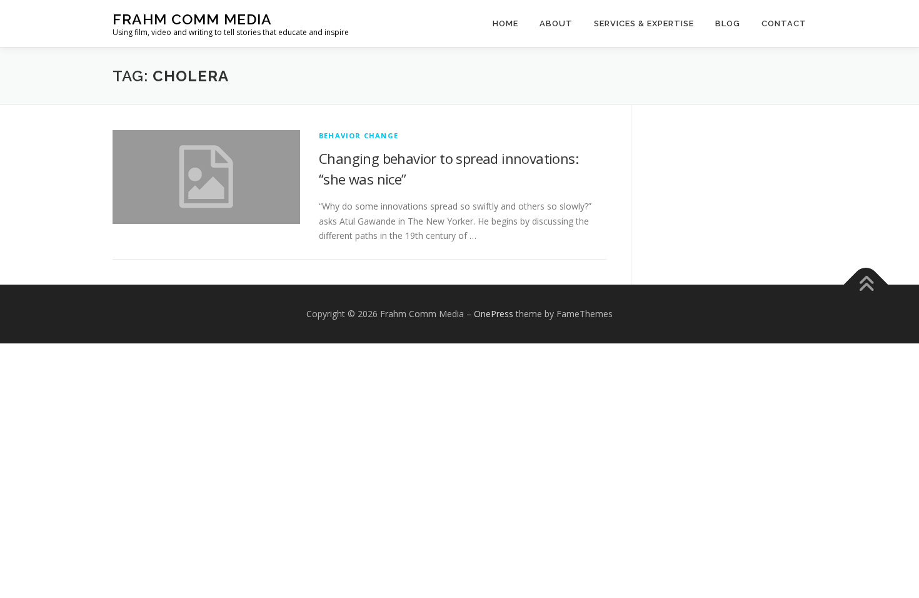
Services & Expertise (644, 23)
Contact (783, 23)
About (556, 23)
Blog (727, 23)
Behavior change (358, 135)
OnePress (493, 314)
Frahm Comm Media (192, 19)
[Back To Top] (866, 285)
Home (505, 23)
